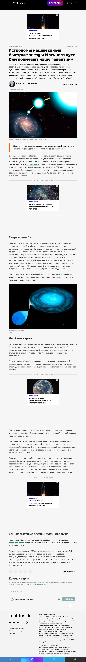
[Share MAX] (32, 659)
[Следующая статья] (43, 606)
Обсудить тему (71, 84)
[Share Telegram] (54, 659)
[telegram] (18, 622)
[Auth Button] (76, 3)
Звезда (14, 89)
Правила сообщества (16, 629)
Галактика (20, 89)
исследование (32, 164)
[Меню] (10, 3)
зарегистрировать (17, 543)
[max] (27, 622)
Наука (11, 46)
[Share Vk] (10, 659)
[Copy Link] (75, 659)
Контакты (12, 633)
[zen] (23, 622)
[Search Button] (71, 3)
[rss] (10, 622)
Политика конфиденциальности (20, 631)
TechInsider (19, 3)
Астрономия (18, 46)
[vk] (14, 622)
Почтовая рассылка (66, 3)
